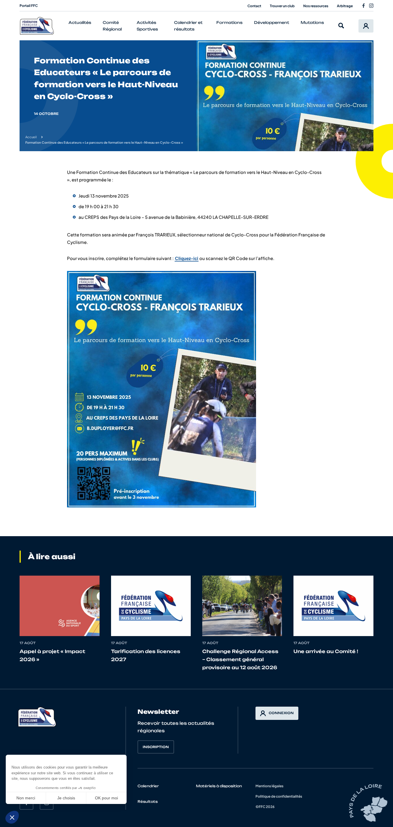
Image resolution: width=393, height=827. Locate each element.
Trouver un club (282, 6)
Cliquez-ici (186, 258)
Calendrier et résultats (188, 25)
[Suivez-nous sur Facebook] (363, 5)
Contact (254, 6)
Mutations (312, 22)
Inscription (156, 747)
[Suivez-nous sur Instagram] (371, 5)
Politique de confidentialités (278, 796)
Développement (271, 22)
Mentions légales (269, 786)
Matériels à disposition (219, 786)
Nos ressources (315, 6)
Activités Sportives (147, 25)
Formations (229, 22)
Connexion (281, 713)
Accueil (31, 137)
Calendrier (148, 786)
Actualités (79, 22)
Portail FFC (29, 5)
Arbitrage (345, 6)
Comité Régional (112, 25)
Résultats (148, 801)
